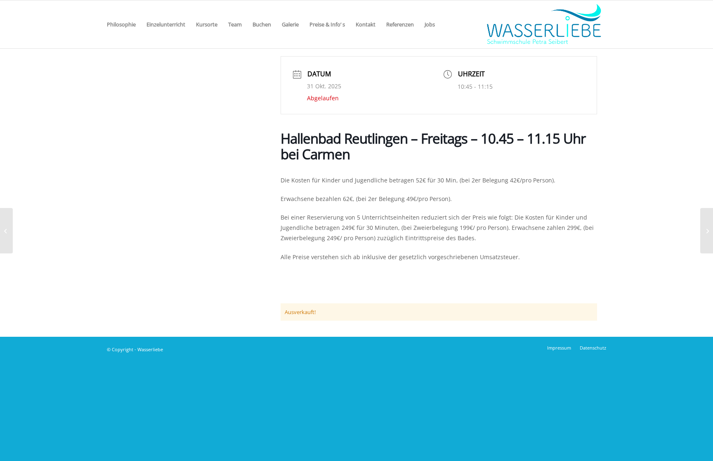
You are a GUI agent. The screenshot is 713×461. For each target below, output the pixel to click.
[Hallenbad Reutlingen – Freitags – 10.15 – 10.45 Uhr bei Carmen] (6, 230)
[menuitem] (121, 24)
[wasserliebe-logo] (543, 24)
